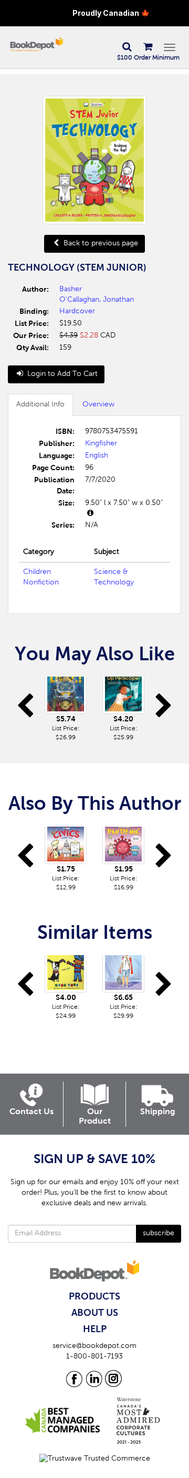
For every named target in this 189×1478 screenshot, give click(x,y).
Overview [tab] (98, 405)
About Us (94, 1313)
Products (94, 1297)
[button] (126, 47)
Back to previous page (99, 243)
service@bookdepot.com (94, 1346)
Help (95, 1329)
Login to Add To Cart (61, 374)
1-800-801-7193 (94, 1357)
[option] (66, 709)
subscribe (158, 1233)
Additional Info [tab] (40, 405)
